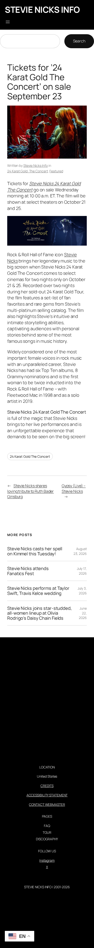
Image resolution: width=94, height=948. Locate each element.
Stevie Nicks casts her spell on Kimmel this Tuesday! (34, 551)
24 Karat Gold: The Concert (27, 171)
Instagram (46, 860)
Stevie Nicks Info (35, 165)
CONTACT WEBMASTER (47, 804)
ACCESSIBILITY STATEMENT (47, 795)
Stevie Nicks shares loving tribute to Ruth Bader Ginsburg (30, 491)
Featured (56, 171)
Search (79, 41)
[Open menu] (8, 22)
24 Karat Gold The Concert (30, 456)
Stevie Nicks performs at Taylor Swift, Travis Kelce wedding (38, 591)
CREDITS (47, 785)
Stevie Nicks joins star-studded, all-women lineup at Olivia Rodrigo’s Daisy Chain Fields (39, 613)
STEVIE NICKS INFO (42, 9)
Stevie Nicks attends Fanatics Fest (28, 571)
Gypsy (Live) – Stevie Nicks (74, 488)
